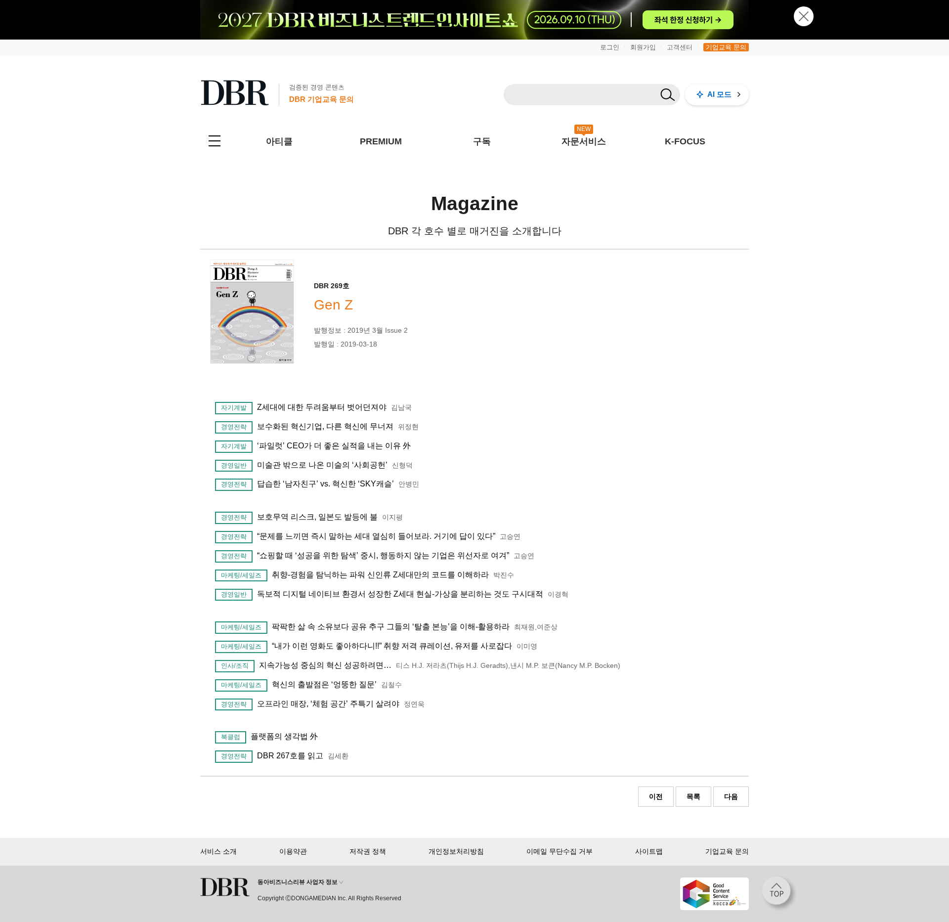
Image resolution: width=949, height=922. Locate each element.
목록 (693, 796)
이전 (656, 796)
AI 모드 (719, 94)
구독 (482, 141)
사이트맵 (649, 851)
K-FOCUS (685, 141)
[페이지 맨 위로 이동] (779, 894)
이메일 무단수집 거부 (559, 851)
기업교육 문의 (726, 47)
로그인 (609, 47)
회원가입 (643, 47)
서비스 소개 (218, 851)
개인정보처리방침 (456, 851)
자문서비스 (583, 141)
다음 (731, 796)
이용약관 (293, 851)
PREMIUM (381, 141)
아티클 (279, 141)
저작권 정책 (367, 851)
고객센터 (679, 47)
